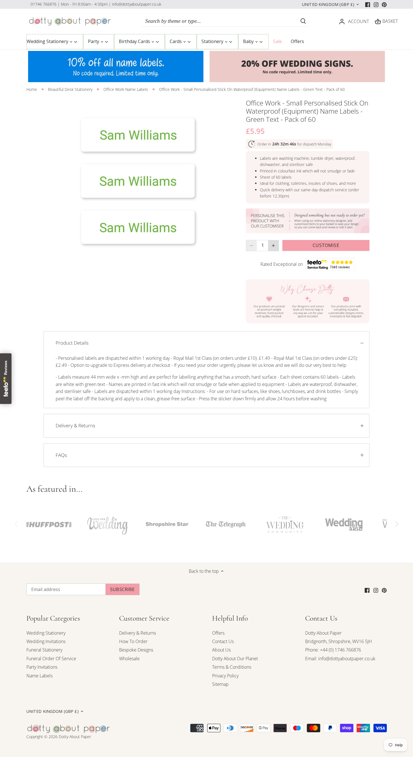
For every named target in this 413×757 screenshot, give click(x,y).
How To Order (133, 641)
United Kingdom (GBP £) (328, 4)
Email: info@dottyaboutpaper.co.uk (340, 658)
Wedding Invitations (45, 641)
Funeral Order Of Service (51, 658)
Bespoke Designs (136, 650)
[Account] (342, 21)
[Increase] (273, 245)
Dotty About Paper (323, 633)
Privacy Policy (225, 676)
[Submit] (303, 21)
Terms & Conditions (231, 667)
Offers (218, 633)
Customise (326, 245)
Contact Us (223, 641)
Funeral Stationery (44, 650)
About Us (221, 650)
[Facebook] (367, 4)
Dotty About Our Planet (235, 658)
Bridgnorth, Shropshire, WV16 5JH (338, 641)
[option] (138, 181)
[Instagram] (376, 4)
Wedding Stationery (45, 633)
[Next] (396, 524)
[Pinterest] (384, 4)
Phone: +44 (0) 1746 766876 (333, 650)
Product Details (72, 343)
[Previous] (16, 524)
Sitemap (220, 684)
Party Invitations (41, 667)
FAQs (61, 455)
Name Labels (39, 676)
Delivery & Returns (75, 425)
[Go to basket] (378, 21)
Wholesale (129, 658)
